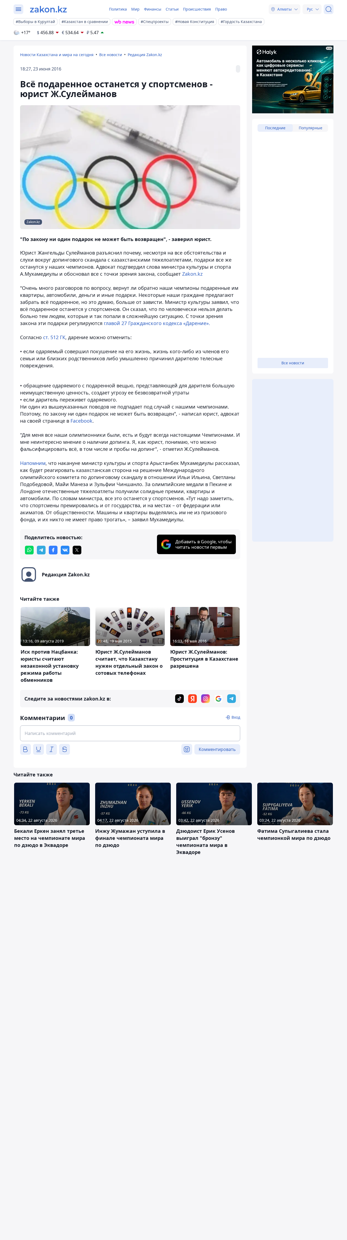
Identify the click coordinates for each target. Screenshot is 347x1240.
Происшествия (197, 9)
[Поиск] (328, 9)
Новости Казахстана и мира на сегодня (57, 54)
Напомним (33, 463)
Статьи (172, 9)
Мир (135, 9)
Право (221, 9)
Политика (118, 9)
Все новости (110, 54)
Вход (236, 717)
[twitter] (77, 550)
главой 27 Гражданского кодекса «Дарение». (157, 323)
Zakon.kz (192, 274)
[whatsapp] (29, 550)
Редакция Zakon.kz (145, 54)
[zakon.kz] (48, 9)
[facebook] (53, 550)
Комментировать (217, 749)
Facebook (80, 420)
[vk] (65, 550)
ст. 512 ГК (54, 337)
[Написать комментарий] (130, 733)
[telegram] (41, 550)
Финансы (152, 9)
